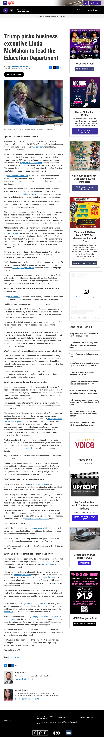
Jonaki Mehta (23, 67)
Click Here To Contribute (84, 623)
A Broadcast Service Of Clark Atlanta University (46, 717)
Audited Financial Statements (67, 722)
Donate (96, 3)
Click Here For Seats (84, 69)
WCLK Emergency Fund (85, 618)
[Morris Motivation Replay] (85, 92)
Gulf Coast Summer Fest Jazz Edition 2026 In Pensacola (84, 178)
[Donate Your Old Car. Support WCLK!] (85, 539)
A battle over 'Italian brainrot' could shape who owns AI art (82, 373)
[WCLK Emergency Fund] (85, 592)
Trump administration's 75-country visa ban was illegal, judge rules (83, 335)
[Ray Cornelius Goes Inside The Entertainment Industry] (85, 484)
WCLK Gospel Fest (84, 63)
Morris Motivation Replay (84, 114)
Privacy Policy (62, 717)
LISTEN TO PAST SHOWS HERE (84, 518)
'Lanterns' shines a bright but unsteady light (83, 355)
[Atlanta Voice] (85, 443)
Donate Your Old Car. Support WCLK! (84, 556)
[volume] (11, 10)
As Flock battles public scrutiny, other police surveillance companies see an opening (83, 345)
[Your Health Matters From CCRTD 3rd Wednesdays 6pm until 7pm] (85, 212)
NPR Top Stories (16, 657)
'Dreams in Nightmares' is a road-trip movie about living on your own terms (83, 392)
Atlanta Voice (85, 459)
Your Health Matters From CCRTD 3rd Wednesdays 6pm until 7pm (84, 237)
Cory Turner (14, 67)
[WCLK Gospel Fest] (85, 44)
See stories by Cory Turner (26, 679)
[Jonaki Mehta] (8, 695)
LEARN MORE (84, 563)
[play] (5, 10)
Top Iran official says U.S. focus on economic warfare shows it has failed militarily (83, 413)
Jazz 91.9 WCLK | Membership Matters (52, 16)
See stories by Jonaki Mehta (27, 699)
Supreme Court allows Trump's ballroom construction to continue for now (84, 383)
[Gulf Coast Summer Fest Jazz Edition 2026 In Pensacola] (85, 156)
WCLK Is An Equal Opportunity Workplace (46, 723)
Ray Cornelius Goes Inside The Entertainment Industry (85, 505)
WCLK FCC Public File (86, 717)
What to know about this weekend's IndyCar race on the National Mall (82, 424)
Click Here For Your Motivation (85, 131)
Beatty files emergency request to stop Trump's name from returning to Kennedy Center (84, 402)
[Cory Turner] (8, 677)
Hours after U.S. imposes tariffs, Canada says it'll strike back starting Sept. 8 (84, 364)
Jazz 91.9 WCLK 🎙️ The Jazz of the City (84, 318)
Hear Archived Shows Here (84, 263)
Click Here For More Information (84, 188)
